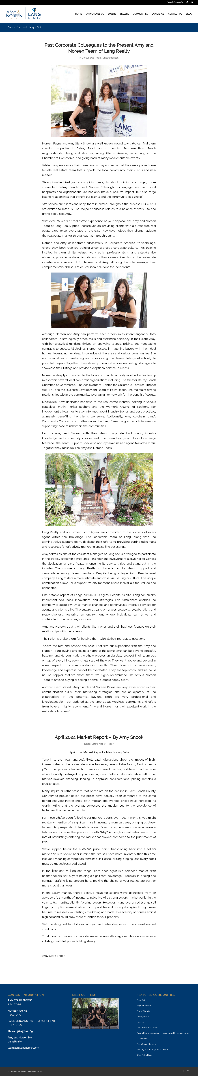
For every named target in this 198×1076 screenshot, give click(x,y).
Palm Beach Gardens (146, 1044)
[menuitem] (78, 14)
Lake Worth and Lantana (148, 1027)
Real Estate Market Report (100, 743)
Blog (84, 57)
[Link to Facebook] (187, 2)
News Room (94, 57)
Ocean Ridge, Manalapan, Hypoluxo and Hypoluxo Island (163, 1033)
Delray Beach (143, 1016)
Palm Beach (142, 1038)
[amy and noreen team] (23, 14)
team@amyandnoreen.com (23, 1047)
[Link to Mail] (191, 2)
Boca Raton (142, 1000)
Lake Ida (140, 1022)
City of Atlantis (143, 1011)
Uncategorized (110, 57)
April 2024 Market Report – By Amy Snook (99, 737)
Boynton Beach (144, 1005)
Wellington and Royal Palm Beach (152, 1049)
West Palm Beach (145, 1055)
